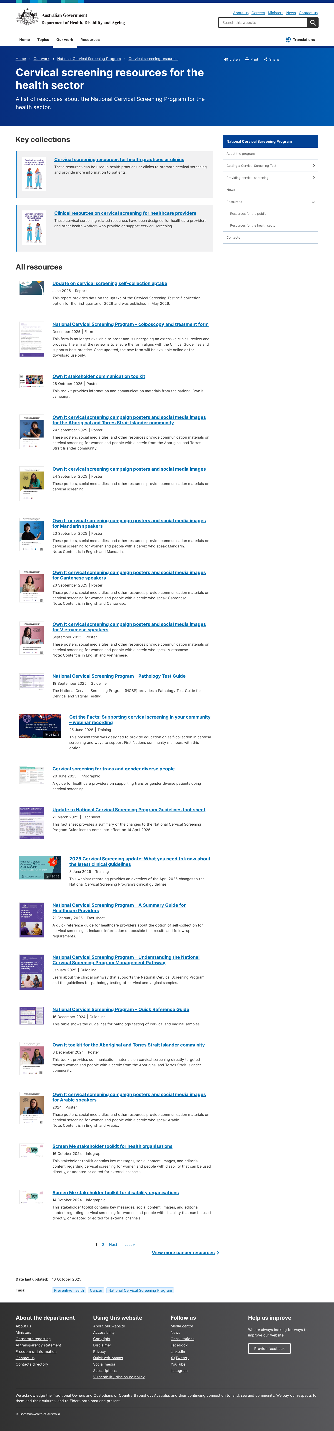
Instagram (179, 1370)
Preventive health (69, 1290)
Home (24, 39)
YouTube (178, 1364)
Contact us (308, 12)
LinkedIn (178, 1351)
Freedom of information (36, 1351)
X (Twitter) (180, 1358)
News (291, 12)
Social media (104, 1364)
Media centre (182, 1326)
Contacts (233, 237)
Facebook (179, 1345)
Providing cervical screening (248, 178)
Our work (64, 39)
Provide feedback (269, 1348)
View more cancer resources (183, 1252)
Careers (258, 12)
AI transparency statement (38, 1345)
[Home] (70, 16)
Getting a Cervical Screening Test (251, 165)
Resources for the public (248, 213)
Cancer (96, 1290)
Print (254, 59)
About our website (109, 1326)
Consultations (182, 1338)
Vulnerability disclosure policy (119, 1377)
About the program (241, 153)
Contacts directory (32, 1364)
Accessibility (104, 1332)
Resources (90, 39)
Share (274, 59)
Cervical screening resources (153, 58)
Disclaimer (102, 1345)
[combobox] (263, 22)
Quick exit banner (108, 1358)
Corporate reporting (33, 1338)
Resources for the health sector (253, 225)
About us (241, 12)
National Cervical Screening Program (89, 58)
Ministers (275, 12)
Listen (234, 59)
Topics (43, 39)
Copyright (101, 1338)
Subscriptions (105, 1370)
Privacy (99, 1351)
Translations (304, 39)
